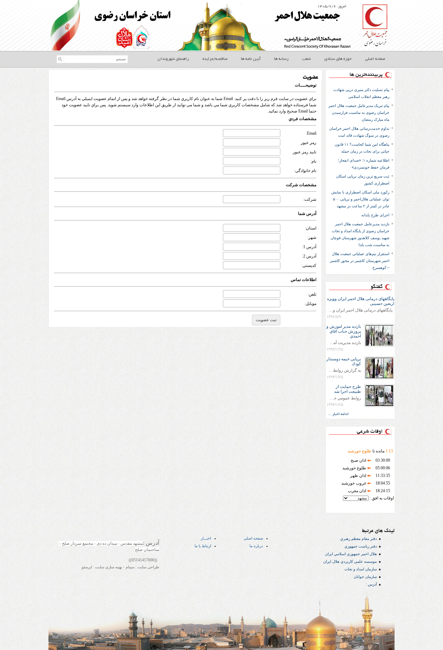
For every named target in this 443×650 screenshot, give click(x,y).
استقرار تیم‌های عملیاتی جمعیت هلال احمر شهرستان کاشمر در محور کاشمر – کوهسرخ (359, 261)
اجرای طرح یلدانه (375, 215)
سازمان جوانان (365, 577)
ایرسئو (87, 567)
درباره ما (256, 546)
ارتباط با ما (203, 546)
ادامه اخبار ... (338, 414)
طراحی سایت (147, 567)
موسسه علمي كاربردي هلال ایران (350, 561)
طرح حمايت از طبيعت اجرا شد (347, 389)
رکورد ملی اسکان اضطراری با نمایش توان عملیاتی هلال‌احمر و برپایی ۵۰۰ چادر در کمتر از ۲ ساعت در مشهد (360, 199)
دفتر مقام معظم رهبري (358, 538)
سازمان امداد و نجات (360, 569)
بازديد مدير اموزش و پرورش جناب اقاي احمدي (343, 331)
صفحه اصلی (253, 538)
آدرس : (371, 584)
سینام (129, 567)
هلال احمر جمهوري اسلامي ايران (351, 554)
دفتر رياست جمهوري (360, 546)
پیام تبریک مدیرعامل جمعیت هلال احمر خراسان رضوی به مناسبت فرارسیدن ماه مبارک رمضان (358, 112)
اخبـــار (206, 538)
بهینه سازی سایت (108, 567)
